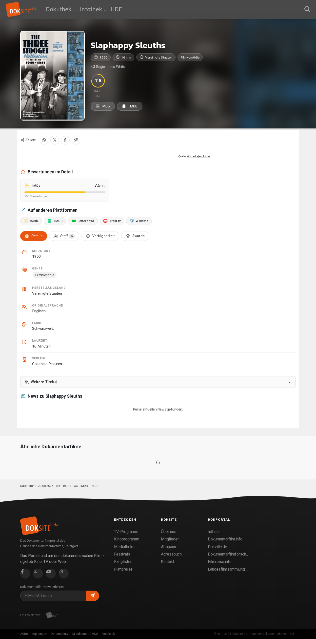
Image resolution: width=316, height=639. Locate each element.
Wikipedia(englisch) (198, 156)
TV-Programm (126, 531)
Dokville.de (217, 546)
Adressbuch (171, 554)
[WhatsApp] (44, 140)
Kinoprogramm (126, 539)
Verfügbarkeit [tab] (103, 236)
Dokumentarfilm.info (225, 539)
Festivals (122, 554)
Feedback (108, 634)
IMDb (34, 221)
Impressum (39, 634)
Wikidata (142, 221)
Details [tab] (36, 236)
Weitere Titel (44, 382)
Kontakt (167, 561)
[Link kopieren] (76, 140)
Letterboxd (86, 221)
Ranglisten (123, 561)
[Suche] (307, 9)
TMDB (132, 106)
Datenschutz (60, 634)
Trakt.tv (115, 221)
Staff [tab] (66, 236)
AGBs (24, 634)
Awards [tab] (138, 236)
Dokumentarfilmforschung (228, 554)
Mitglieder (170, 539)
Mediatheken (125, 546)
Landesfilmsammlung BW (228, 569)
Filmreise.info (220, 561)
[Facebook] (65, 140)
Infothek (92, 9)
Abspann (168, 546)
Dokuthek (59, 9)
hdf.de (213, 531)
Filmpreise (123, 569)
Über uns (168, 531)
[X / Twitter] (54, 140)
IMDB (105, 106)
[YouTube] (51, 573)
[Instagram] (64, 573)
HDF (116, 9)
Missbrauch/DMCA (85, 634)
